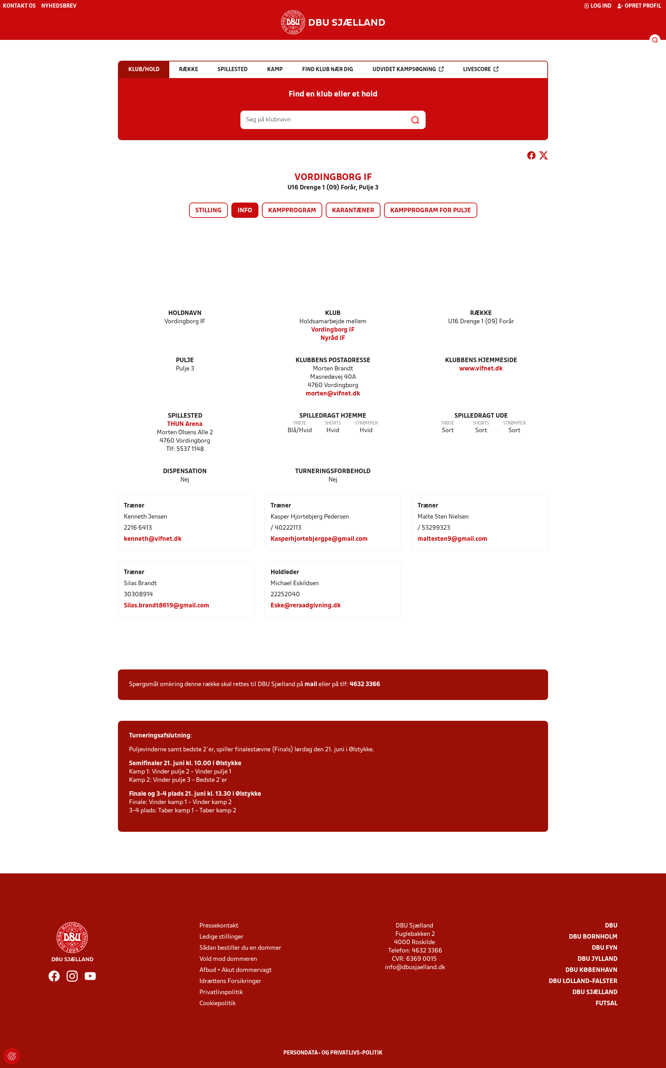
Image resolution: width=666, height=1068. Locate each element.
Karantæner (353, 211)
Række (481, 313)
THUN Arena (185, 424)
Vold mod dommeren (228, 959)
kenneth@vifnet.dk (152, 539)
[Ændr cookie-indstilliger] (11, 1056)
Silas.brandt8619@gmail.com (166, 606)
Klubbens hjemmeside (481, 361)
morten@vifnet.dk (333, 394)
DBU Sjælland (594, 993)
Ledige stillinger (221, 937)
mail (311, 684)
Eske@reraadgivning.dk (306, 606)
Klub (333, 313)
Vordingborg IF (333, 330)
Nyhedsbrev (58, 6)
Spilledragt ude (481, 416)
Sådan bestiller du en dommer (240, 948)
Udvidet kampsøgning (404, 69)
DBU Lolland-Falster (583, 981)
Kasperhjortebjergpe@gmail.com (319, 539)
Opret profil (643, 6)
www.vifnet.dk (481, 369)
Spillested (185, 416)
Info (245, 211)
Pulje (185, 361)
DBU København (591, 970)
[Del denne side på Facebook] (531, 156)
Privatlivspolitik (221, 993)
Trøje (299, 423)
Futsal (606, 1004)
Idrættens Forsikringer (230, 981)
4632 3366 (365, 684)
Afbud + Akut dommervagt (235, 970)
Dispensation (185, 472)
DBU (611, 926)
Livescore (477, 69)
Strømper (366, 423)
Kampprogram (292, 211)
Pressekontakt (218, 926)
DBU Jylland (597, 959)
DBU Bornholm (593, 937)
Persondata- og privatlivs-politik (333, 1053)
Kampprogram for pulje (430, 211)
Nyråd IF (333, 338)
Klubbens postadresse (333, 361)
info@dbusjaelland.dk (415, 968)
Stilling (208, 211)
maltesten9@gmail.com (452, 539)
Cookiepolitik (217, 1004)
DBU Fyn (604, 948)
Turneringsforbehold (332, 472)
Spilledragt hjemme (332, 416)
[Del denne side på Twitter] (543, 156)
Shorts (333, 423)
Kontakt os (19, 6)
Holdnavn (185, 313)
